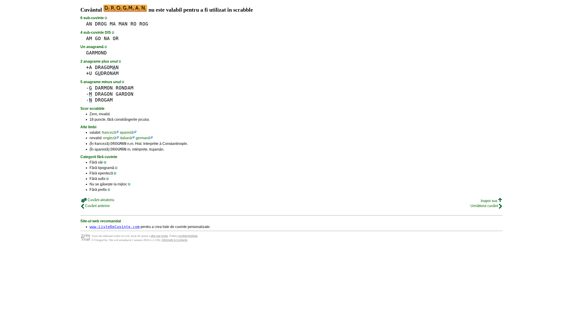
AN (89, 24)
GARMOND (96, 53)
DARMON (104, 88)
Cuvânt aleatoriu (100, 200)
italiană (126, 138)
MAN (123, 24)
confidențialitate (188, 236)
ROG (143, 24)
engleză (109, 138)
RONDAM (124, 88)
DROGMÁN (118, 149)
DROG (101, 24)
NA (107, 38)
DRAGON (104, 94)
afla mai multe (159, 236)
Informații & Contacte (174, 240)
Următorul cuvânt (484, 206)
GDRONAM (107, 73)
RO (133, 24)
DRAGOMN (107, 67)
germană (143, 138)
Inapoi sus (489, 201)
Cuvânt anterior (97, 206)
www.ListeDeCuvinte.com (114, 227)
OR (116, 38)
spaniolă (127, 132)
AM (89, 38)
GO (98, 38)
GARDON (124, 94)
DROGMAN (118, 143)
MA (113, 24)
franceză (109, 132)
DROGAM (104, 100)
